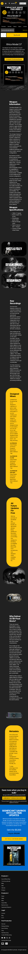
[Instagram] (9, 938)
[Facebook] (4, 938)
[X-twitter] (7, 938)
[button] (5, 3)
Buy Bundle (17, 35)
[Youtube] (2, 938)
